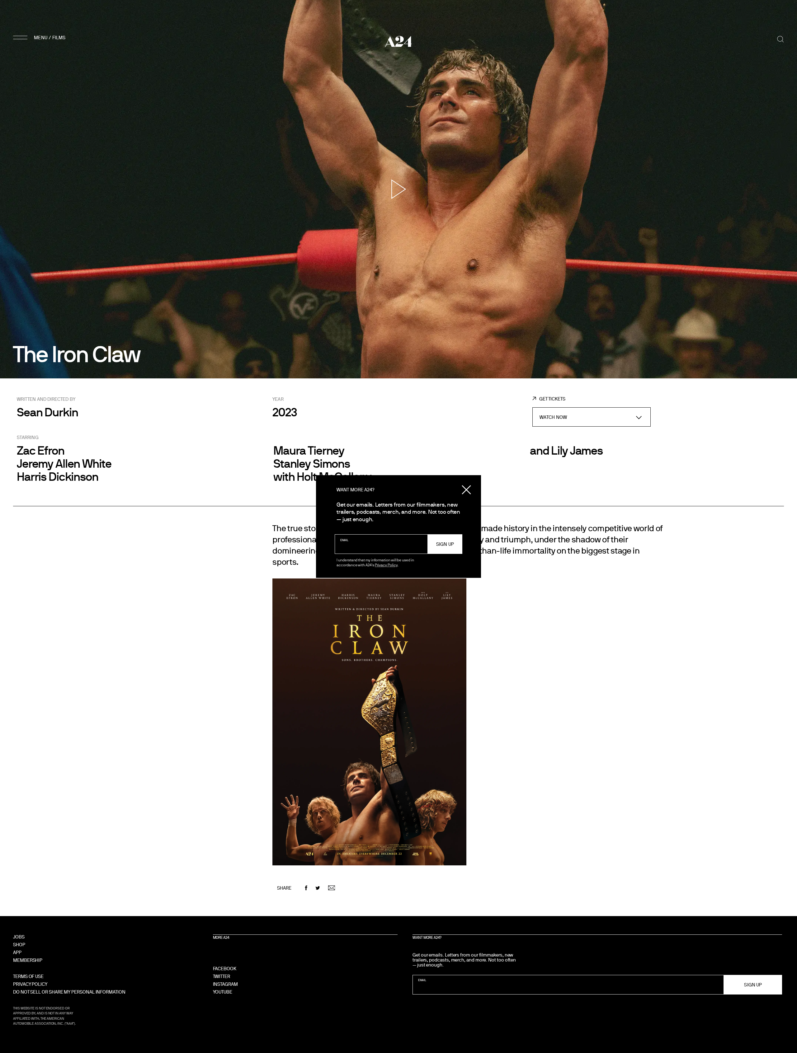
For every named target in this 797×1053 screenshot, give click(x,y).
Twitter (221, 976)
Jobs (19, 936)
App (17, 952)
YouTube (222, 992)
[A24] (398, 41)
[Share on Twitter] (317, 888)
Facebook (224, 968)
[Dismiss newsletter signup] (466, 489)
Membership (27, 960)
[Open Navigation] (40, 37)
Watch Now (553, 417)
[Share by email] (331, 888)
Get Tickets (552, 398)
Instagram (225, 984)
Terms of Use (28, 976)
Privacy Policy (386, 565)
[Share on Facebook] (306, 888)
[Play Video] (398, 189)
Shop (19, 944)
